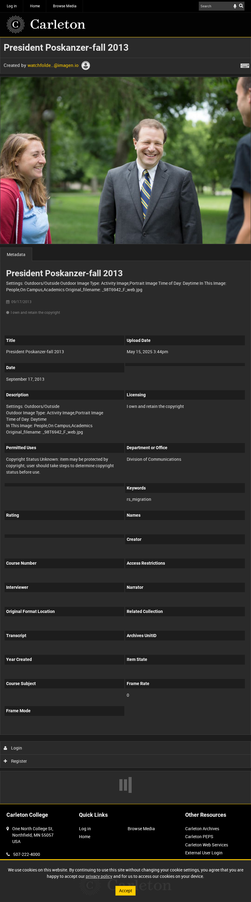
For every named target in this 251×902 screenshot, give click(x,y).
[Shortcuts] (245, 64)
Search (241, 5)
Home (35, 5)
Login (16, 748)
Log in (12, 5)
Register (18, 761)
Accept (125, 890)
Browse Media (65, 5)
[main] (125, 420)
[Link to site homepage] (45, 24)
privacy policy (99, 876)
